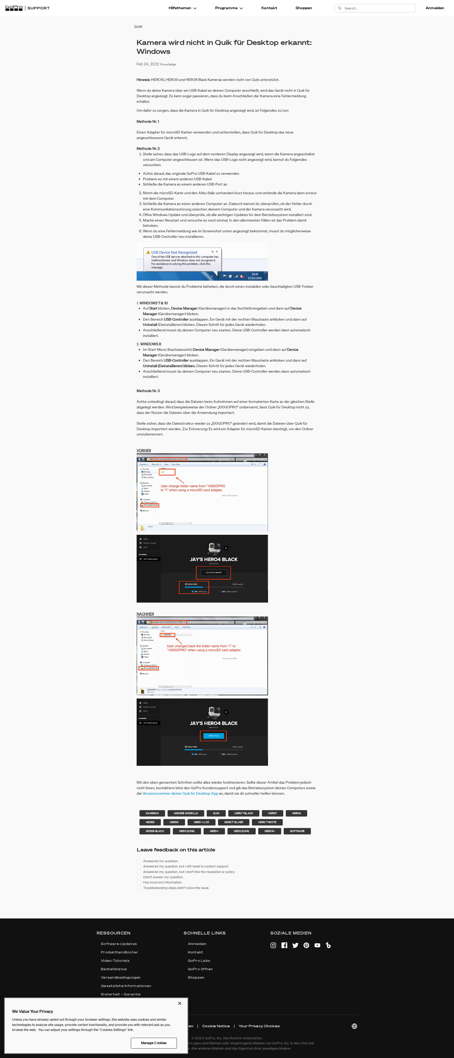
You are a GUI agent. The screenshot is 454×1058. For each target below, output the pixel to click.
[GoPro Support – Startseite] (27, 8)
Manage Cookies (154, 1043)
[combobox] (380, 8)
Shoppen (304, 8)
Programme (226, 8)
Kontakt (269, 8)
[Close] (179, 1003)
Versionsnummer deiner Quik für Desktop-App (180, 793)
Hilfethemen (180, 8)
